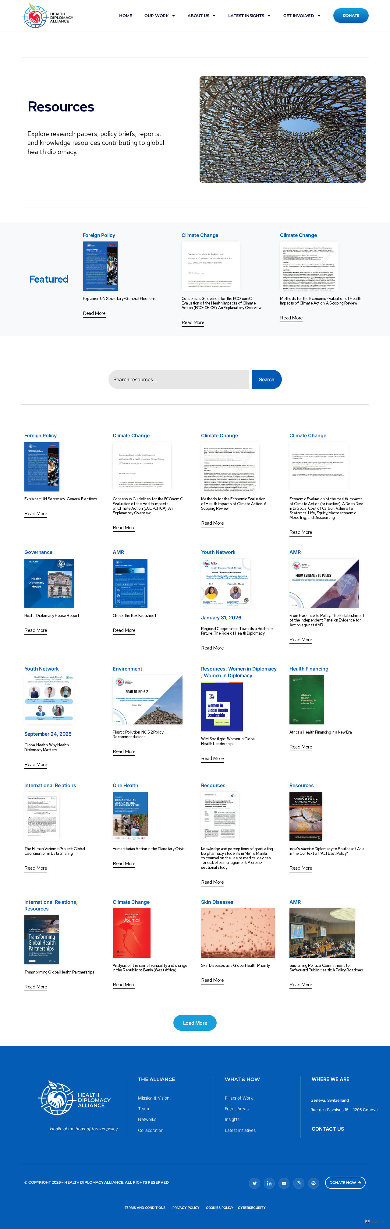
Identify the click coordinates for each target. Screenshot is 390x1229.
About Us (198, 15)
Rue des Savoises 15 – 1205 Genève (344, 1109)
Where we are (330, 1079)
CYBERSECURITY (252, 1208)
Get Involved (298, 15)
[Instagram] (298, 1183)
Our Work (156, 15)
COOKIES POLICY (220, 1208)
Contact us (328, 1129)
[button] (195, 1023)
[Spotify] (313, 1183)
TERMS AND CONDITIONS (145, 1208)
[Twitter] (254, 1183)
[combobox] (178, 379)
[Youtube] (283, 1183)
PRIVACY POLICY (185, 1208)
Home (125, 15)
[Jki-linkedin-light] (269, 1183)
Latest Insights (246, 15)
